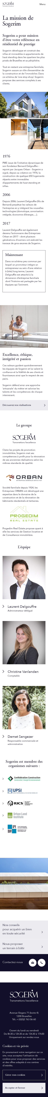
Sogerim (8, 4)
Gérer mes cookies (15, 1075)
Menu (42, 4)
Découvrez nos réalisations (17, 405)
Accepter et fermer (15, 1088)
